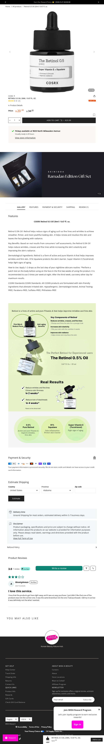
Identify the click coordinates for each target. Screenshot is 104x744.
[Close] (99, 710)
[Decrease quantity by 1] (9, 120)
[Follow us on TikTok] (20, 739)
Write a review (59, 568)
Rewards (8, 695)
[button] (96, 174)
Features (33, 207)
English (9, 719)
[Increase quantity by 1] (19, 120)
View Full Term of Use (23, 538)
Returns (8, 681)
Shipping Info (10, 677)
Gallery (21, 207)
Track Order (10, 673)
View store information (25, 137)
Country (11, 487)
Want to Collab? (58, 681)
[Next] (94, 52)
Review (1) (83, 207)
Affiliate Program (59, 684)
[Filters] (86, 568)
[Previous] (10, 52)
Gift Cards (9, 698)
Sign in (77, 724)
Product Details (16, 105)
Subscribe (87, 700)
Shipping (70, 207)
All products (17, 6)
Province (45, 487)
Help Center (10, 670)
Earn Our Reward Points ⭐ (52, 2)
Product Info (10, 691)
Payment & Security (52, 207)
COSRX (10, 96)
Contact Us (9, 684)
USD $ (23, 719)
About (54, 673)
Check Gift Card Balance (15, 702)
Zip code (78, 487)
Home (7, 6)
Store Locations (58, 677)
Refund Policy (13, 547)
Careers (55, 670)
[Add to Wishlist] (94, 115)
